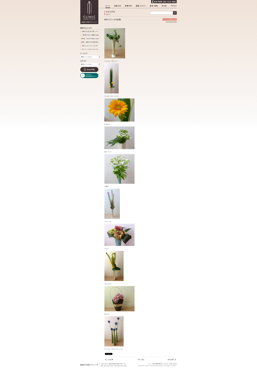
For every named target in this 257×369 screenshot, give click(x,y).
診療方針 (128, 6)
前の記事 (171, 359)
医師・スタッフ (141, 6)
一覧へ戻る (140, 359)
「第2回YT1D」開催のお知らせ (90, 35)
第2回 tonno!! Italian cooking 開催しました (90, 38)
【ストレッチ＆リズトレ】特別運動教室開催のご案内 (90, 49)
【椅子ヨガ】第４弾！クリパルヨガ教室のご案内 (90, 31)
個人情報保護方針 (157, 363)
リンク (149, 363)
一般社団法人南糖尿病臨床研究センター (89, 75)
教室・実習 (154, 6)
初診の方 (117, 6)
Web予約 (89, 69)
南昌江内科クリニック (89, 12)
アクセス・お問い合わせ (170, 363)
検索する (175, 13)
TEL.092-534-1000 (107, 366)
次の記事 (110, 359)
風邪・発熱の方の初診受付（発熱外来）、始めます (90, 42)
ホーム (107, 6)
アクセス (174, 6)
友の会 (164, 6)
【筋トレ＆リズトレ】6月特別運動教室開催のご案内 (90, 46)
